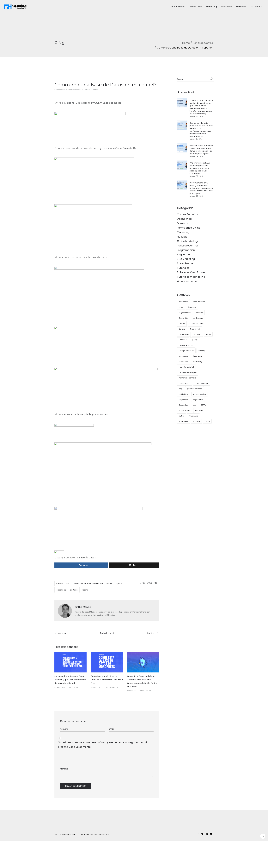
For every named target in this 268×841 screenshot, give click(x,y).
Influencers (183, 356)
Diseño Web (195, 6)
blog (181, 307)
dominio (197, 334)
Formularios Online (188, 227)
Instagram (197, 356)
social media (184, 410)
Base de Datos (62, 583)
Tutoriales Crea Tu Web (191, 272)
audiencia (183, 302)
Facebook (183, 340)
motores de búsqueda (188, 372)
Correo (182, 323)
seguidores (198, 399)
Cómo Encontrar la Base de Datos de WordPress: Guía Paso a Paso (107, 680)
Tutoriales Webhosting (191, 277)
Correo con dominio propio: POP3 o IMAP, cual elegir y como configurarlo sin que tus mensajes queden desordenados (201, 130)
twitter (181, 416)
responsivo (183, 399)
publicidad (183, 394)
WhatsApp (193, 416)
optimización (184, 383)
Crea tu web (195, 329)
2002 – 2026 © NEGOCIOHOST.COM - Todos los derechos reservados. (82, 834)
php (180, 389)
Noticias (182, 236)
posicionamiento (194, 389)
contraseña (198, 318)
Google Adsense (186, 345)
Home (186, 43)
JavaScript (183, 361)
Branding (192, 307)
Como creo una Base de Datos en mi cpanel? (92, 583)
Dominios (241, 6)
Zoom (207, 421)
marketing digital (186, 367)
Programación (186, 250)
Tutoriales (256, 6)
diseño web (184, 334)
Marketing (211, 6)
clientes (199, 312)
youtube (196, 421)
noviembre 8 (59, 89)
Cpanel (119, 583)
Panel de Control (203, 43)
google (195, 340)
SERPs (203, 405)
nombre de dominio (187, 378)
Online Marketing (187, 241)
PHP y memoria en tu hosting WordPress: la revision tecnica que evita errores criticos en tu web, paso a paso (201, 188)
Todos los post (107, 633)
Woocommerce (187, 281)
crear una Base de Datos (67, 590)
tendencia (199, 410)
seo (194, 405)
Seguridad (226, 6)
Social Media (178, 6)
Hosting (85, 590)
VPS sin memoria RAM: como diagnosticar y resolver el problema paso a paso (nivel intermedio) (200, 168)
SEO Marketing (186, 259)
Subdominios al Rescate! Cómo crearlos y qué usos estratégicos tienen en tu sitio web (70, 680)
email (208, 334)
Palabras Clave (201, 383)
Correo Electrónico (188, 214)
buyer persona (185, 312)
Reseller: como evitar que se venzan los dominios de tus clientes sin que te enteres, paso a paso (201, 149)
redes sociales (199, 394)
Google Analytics (186, 350)
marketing (197, 361)
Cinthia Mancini (74, 89)
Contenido (183, 318)
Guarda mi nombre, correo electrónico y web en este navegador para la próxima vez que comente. (103, 745)
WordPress (183, 421)
